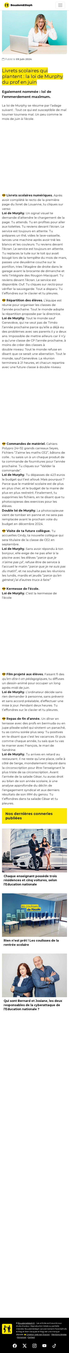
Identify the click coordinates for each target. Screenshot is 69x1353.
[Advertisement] (34, 158)
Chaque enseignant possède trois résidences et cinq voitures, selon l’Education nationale (30, 880)
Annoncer (21, 1337)
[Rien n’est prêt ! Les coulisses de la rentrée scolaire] (34, 915)
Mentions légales (58, 1334)
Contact (31, 1337)
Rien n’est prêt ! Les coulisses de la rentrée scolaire (31, 942)
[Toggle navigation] (60, 5)
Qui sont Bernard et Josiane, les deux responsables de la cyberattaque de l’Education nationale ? (33, 1005)
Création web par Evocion (38, 1334)
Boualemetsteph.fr (26, 1323)
